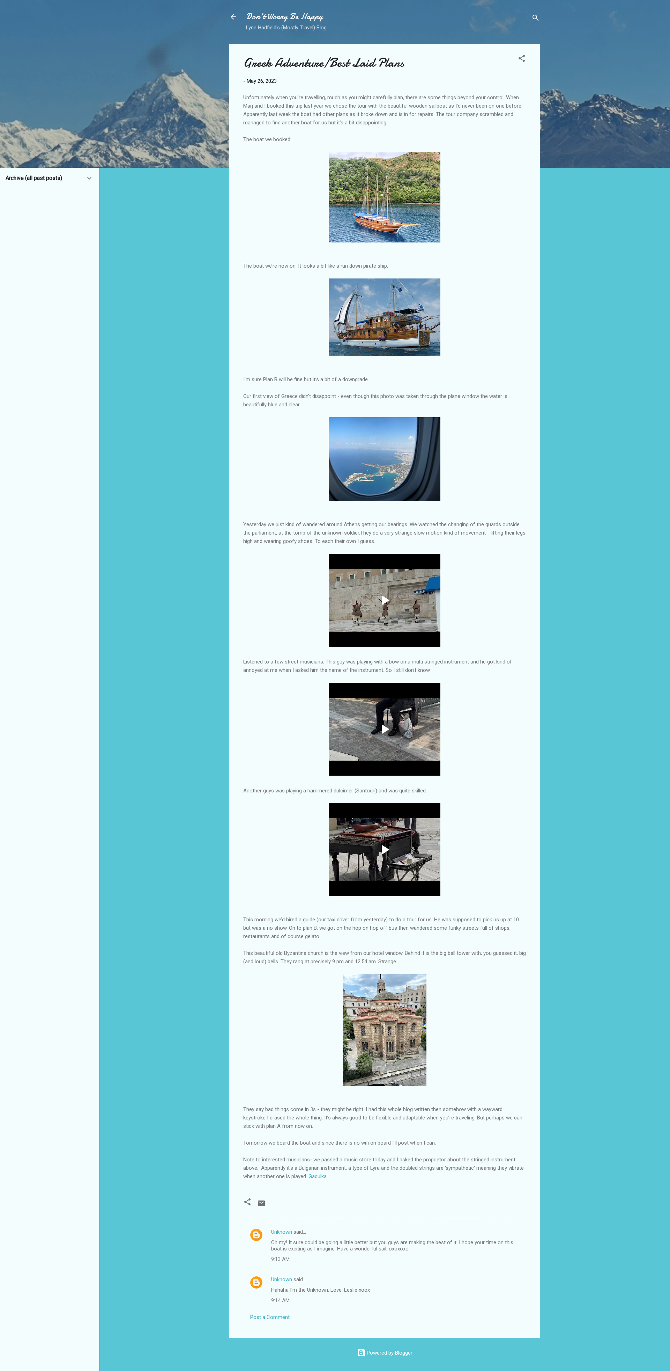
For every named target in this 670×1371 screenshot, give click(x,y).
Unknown (281, 1232)
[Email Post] (261, 1206)
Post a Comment (270, 1317)
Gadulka (317, 1176)
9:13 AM (280, 1259)
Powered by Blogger (388, 1353)
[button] (522, 59)
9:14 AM (280, 1300)
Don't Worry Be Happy (284, 16)
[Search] (535, 19)
